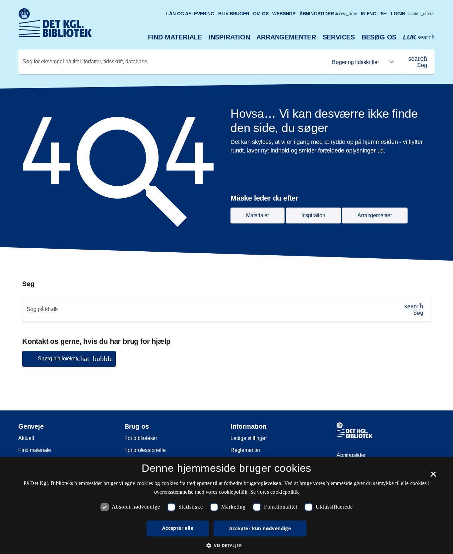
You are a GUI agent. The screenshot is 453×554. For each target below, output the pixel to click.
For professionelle (144, 450)
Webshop (283, 13)
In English (374, 13)
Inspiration (229, 37)
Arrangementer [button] (374, 215)
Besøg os (378, 37)
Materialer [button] (257, 215)
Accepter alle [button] (177, 528)
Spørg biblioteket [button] (75, 358)
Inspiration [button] (313, 215)
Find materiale (175, 37)
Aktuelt (26, 438)
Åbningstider (328, 13)
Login (412, 13)
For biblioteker (140, 438)
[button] (226, 545)
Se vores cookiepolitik (274, 492)
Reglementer (245, 450)
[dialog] (226, 505)
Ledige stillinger (248, 438)
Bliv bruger (233, 13)
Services (339, 37)
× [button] (433, 476)
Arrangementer (286, 37)
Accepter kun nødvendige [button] (260, 528)
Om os (260, 13)
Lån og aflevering (190, 13)
